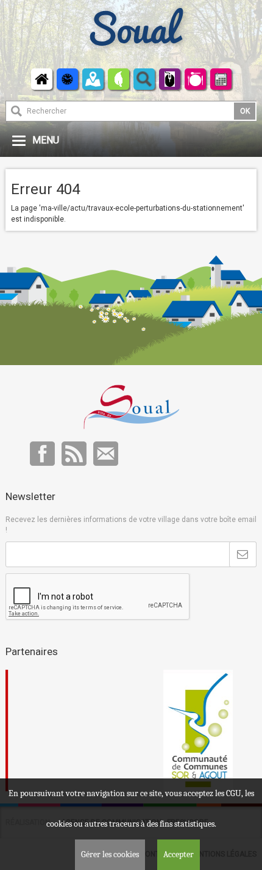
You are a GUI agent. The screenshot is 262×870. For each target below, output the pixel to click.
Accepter (178, 854)
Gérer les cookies (110, 854)
